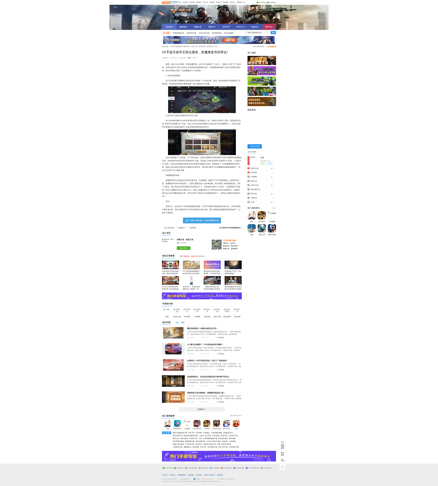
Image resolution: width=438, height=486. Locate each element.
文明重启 (206, 433)
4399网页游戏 (227, 468)
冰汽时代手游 (233, 435)
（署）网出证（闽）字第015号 (225, 479)
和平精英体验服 (178, 441)
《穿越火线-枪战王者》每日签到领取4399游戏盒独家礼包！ (212, 289)
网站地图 (191, 475)
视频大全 (212, 27)
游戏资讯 (202, 46)
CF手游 (219, 14)
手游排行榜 (193, 438)
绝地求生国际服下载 (190, 435)
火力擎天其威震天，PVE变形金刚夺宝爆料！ (205, 344)
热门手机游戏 (273, 208)
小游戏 (201, 435)
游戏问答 (226, 27)
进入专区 (184, 248)
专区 (263, 163)
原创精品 (212, 2)
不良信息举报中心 (185, 479)
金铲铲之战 (226, 428)
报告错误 (193, 228)
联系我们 (172, 475)
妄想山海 (253, 181)
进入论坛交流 (169, 228)
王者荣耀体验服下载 (210, 438)
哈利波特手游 (216, 428)
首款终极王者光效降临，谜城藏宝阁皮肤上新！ (206, 393)
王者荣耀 (187, 428)
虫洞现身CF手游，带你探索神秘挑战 (233, 272)
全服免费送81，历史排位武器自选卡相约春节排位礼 (208, 377)
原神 (167, 428)
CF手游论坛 (255, 27)
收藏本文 (182, 228)
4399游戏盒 (272, 2)
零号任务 (203, 447)
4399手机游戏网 (176, 46)
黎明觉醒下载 (190, 441)
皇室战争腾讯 (223, 438)
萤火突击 (208, 435)
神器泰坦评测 (191, 33)
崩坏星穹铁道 (226, 444)
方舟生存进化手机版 (213, 441)
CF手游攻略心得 (197, 27)
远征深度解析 (229, 33)
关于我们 (164, 475)
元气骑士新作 (190, 444)
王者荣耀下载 (177, 447)
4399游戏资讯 (240, 468)
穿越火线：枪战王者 (190, 46)
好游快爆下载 (234, 447)
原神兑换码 (184, 438)
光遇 (218, 444)
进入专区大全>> (236, 415)
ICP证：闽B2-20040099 (169, 479)
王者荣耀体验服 (216, 433)
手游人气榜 (254, 146)
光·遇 (236, 428)
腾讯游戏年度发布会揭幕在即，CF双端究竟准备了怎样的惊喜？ (212, 273)
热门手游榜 (252, 152)
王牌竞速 (253, 198)
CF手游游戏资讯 (183, 27)
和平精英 (207, 428)
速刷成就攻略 (217, 33)
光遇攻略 (232, 441)
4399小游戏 (262, 2)
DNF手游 (191, 433)
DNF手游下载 (223, 447)
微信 (282, 460)
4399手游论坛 (267, 468)
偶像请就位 (187, 447)
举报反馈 (221, 337)
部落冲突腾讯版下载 (180, 433)
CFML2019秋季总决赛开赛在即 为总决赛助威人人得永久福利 (170, 289)
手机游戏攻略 (282, 454)
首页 (180, 2)
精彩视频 (225, 2)
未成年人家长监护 (209, 475)
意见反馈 (199, 475)
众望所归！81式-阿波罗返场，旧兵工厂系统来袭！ (207, 361)
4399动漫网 (215, 468)
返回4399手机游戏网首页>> (232, 228)
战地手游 (199, 444)
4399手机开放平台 (253, 468)
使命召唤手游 (197, 428)
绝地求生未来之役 (209, 444)
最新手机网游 (202, 409)
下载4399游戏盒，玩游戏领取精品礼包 (202, 220)
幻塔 (200, 438)
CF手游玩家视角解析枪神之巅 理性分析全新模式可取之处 (191, 273)
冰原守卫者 (254, 185)
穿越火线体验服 (178, 444)
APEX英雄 (216, 435)
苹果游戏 (192, 2)
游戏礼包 (219, 2)
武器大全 (240, 27)
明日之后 (176, 438)
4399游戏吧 (204, 468)
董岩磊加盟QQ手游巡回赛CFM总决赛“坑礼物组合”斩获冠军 (233, 289)
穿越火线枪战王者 (272, 237)
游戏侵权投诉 (182, 475)
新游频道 (198, 2)
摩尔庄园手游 (177, 435)
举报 (189, 58)
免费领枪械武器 (178, 33)
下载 (269, 163)
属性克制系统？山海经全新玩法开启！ (202, 328)
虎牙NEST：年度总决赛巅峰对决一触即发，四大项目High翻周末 (191, 289)
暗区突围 (196, 447)
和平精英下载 (212, 447)
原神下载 (224, 435)
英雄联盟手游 (177, 428)
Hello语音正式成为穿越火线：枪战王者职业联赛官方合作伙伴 (170, 273)
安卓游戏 (185, 2)
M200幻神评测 (204, 33)
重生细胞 (232, 438)
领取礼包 (268, 27)
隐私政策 (220, 475)
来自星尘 (225, 441)
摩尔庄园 (253, 194)
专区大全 (205, 2)
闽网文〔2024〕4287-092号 (204, 479)
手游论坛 (232, 2)
